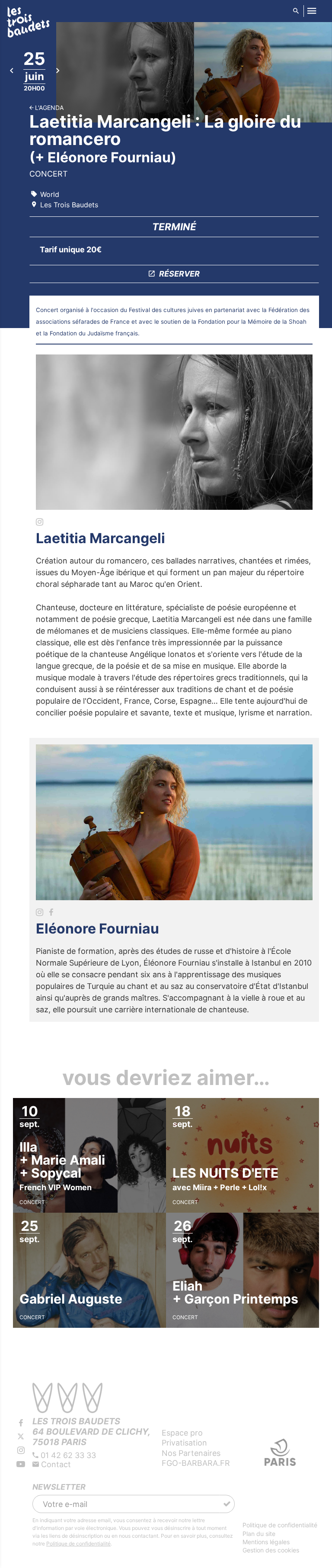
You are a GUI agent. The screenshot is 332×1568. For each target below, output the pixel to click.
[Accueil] (28, 23)
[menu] (311, 11)
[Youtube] (20, 1464)
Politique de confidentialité (78, 1543)
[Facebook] (21, 1423)
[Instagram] (21, 1450)
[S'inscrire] (227, 1504)
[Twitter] (20, 1437)
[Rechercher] (296, 11)
